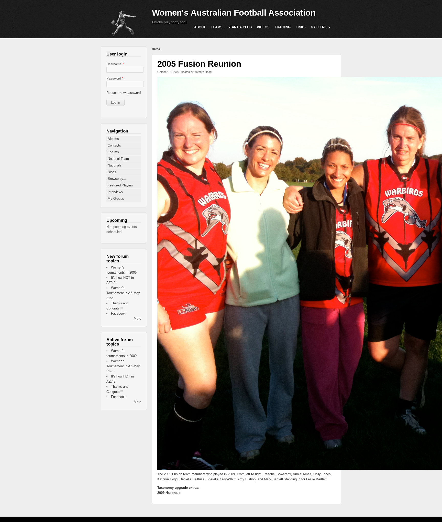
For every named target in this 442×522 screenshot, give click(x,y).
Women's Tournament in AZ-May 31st (123, 293)
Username (115, 64)
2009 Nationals (168, 493)
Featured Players (120, 185)
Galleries (320, 27)
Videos (263, 27)
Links (301, 27)
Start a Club (240, 27)
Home (156, 48)
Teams (217, 27)
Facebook (118, 313)
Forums (113, 152)
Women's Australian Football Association (234, 12)
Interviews (115, 192)
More (137, 318)
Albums (113, 139)
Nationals (114, 165)
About (200, 27)
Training (283, 27)
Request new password (123, 93)
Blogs (112, 172)
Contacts (114, 145)
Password (114, 78)
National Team (118, 159)
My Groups (116, 199)
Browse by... (117, 179)
